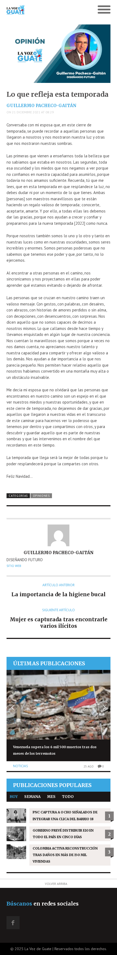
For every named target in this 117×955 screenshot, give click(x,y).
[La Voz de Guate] (46, 10)
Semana (32, 796)
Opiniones (41, 496)
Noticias (20, 766)
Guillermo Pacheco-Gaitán (41, 105)
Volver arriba (56, 884)
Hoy (14, 796)
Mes (51, 796)
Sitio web (14, 565)
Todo (68, 796)
